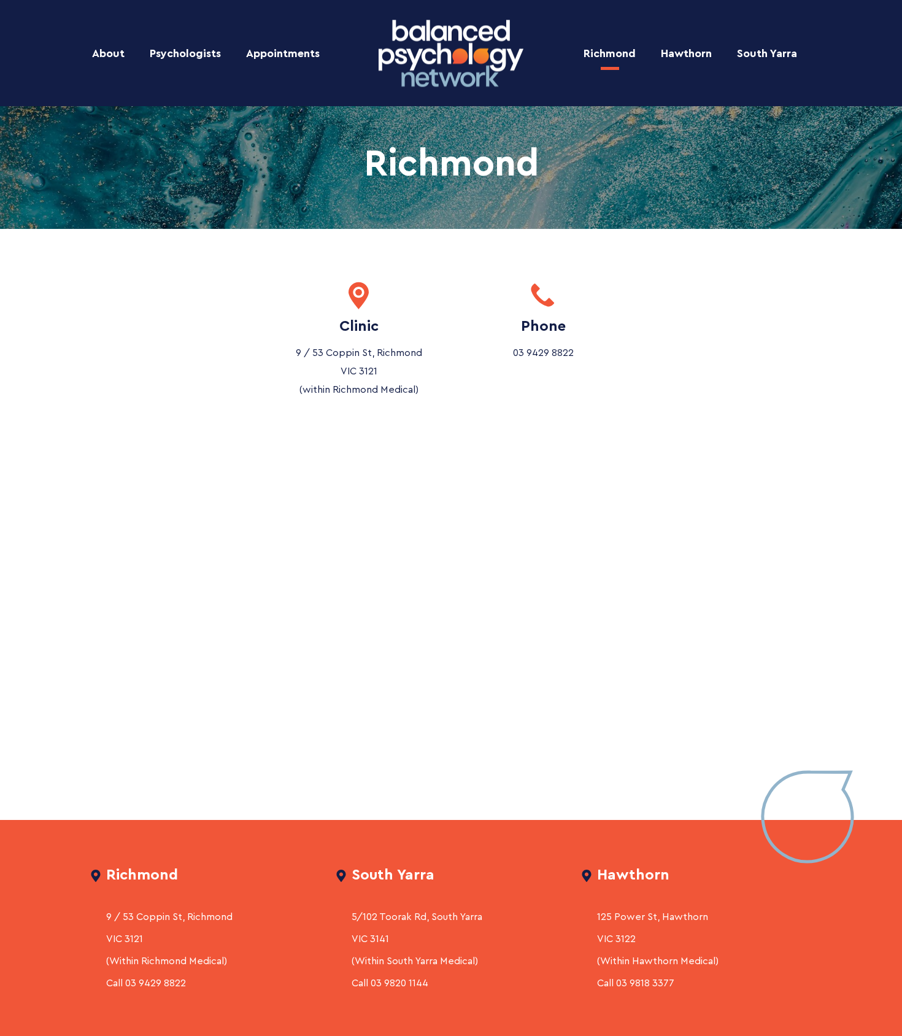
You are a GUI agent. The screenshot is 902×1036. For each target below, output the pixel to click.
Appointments (283, 53)
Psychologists (185, 53)
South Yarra (767, 53)
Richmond (610, 53)
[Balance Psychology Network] (451, 53)
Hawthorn (686, 53)
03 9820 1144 (399, 983)
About (108, 53)
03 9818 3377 (645, 983)
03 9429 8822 (543, 353)
